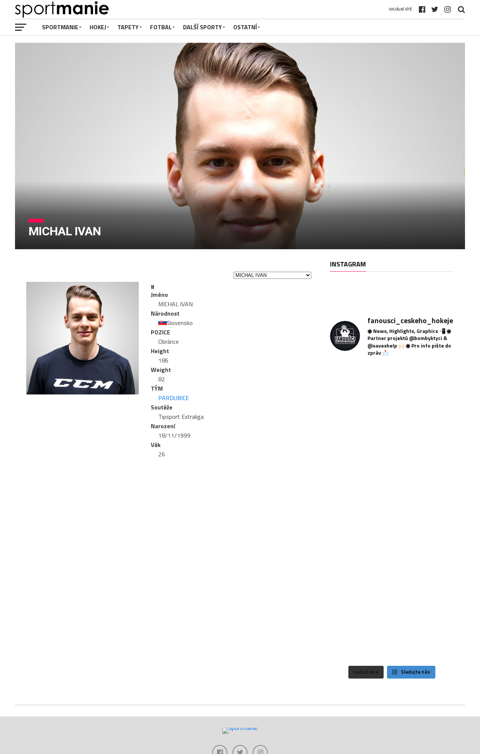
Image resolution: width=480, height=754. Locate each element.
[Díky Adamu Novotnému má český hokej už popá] (434, 385)
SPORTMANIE (60, 27)
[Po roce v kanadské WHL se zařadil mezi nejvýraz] (349, 470)
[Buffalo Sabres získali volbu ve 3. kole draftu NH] (391, 512)
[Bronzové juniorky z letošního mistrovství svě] (349, 597)
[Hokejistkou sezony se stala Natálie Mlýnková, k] (391, 640)
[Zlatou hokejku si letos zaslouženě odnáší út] (349, 640)
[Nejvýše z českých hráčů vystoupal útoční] (391, 427)
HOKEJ (98, 27)
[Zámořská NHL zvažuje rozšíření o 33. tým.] (349, 512)
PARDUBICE (173, 397)
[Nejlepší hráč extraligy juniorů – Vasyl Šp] (434, 555)
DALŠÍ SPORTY (202, 27)
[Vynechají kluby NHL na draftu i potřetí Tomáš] (434, 470)
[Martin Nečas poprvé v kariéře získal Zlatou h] (391, 597)
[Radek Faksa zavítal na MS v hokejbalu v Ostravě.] (434, 512)
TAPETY (128, 27)
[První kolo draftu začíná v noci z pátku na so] (391, 470)
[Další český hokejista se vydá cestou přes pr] (349, 555)
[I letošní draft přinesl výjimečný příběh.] (391, 385)
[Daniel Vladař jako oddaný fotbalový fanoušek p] (391, 555)
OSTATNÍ (245, 27)
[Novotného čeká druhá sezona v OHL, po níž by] (349, 385)
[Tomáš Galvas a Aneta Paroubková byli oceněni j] (434, 597)
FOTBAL (161, 27)
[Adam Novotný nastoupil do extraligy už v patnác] (434, 427)
